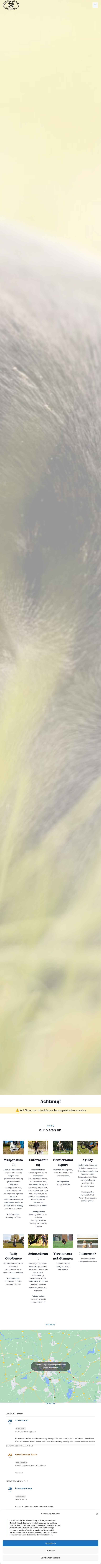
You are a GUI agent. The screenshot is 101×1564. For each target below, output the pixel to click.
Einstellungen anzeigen (50, 1558)
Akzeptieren (50, 1543)
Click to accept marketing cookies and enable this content (50, 1366)
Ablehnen (51, 1550)
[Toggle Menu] (95, 5)
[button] (97, 1513)
